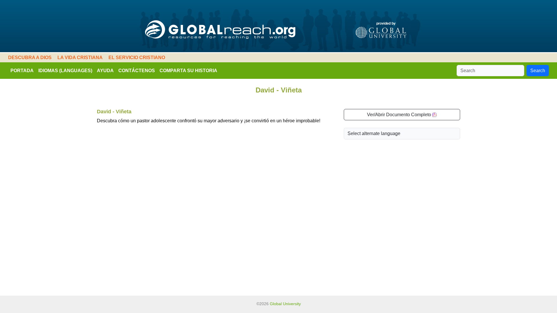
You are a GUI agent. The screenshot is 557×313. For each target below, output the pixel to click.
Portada (22, 70)
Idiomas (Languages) (65, 70)
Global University (285, 303)
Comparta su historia (188, 70)
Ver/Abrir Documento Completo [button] (399, 114)
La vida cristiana (80, 57)
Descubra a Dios (30, 57)
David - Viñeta (114, 111)
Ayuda (105, 70)
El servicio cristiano (136, 57)
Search (537, 70)
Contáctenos (136, 70)
